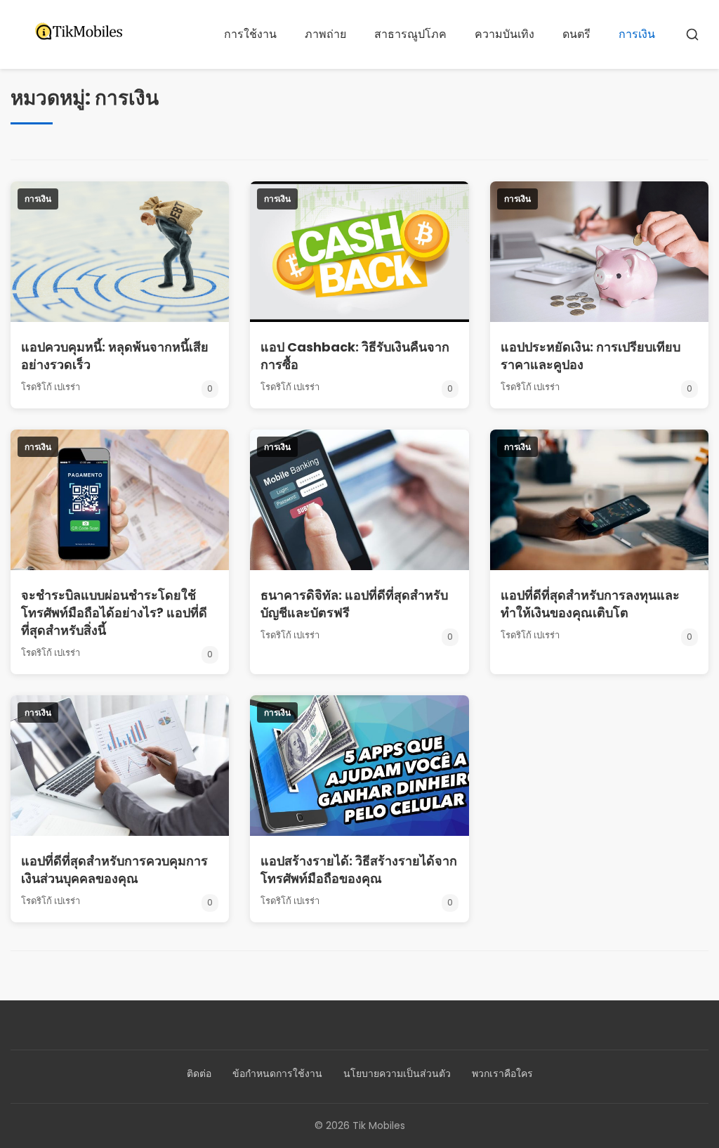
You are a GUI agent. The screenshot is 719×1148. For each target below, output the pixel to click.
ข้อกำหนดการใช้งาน (277, 1073)
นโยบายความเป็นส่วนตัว (397, 1073)
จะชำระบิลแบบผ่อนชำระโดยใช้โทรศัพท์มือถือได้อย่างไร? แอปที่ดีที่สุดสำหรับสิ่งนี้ (114, 612)
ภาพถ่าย (325, 34)
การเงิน (637, 34)
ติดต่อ (199, 1073)
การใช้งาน (250, 34)
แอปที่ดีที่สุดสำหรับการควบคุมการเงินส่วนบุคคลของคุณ (114, 869)
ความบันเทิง (504, 34)
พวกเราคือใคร (502, 1073)
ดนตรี (576, 34)
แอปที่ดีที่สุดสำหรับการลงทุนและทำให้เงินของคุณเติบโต (590, 603)
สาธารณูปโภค (410, 34)
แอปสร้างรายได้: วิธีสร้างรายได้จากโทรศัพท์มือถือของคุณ (358, 869)
